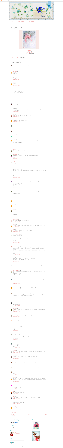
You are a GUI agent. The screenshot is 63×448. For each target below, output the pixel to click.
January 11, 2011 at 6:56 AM (16, 68)
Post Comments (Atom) (17, 415)
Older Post (45, 414)
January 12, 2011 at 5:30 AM (16, 352)
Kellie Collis (14, 350)
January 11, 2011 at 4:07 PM (16, 275)
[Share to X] (22, 57)
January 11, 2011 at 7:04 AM (16, 95)
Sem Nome (14, 286)
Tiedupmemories (15, 134)
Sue (13, 391)
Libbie (13, 204)
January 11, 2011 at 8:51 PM (16, 322)
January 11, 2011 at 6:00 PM (16, 305)
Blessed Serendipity (15, 154)
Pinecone (14, 64)
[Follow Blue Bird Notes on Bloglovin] (14, 422)
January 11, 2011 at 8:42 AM (16, 132)
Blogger (45, 446)
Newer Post (12, 414)
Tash (13, 396)
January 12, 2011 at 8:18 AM (16, 374)
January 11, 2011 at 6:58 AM (16, 79)
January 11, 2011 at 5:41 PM (16, 299)
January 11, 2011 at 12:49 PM (16, 221)
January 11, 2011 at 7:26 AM (16, 111)
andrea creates (15, 342)
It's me (14, 209)
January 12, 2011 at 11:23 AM (16, 388)
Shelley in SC (14, 161)
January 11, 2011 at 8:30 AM (16, 127)
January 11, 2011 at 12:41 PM (16, 216)
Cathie (13, 257)
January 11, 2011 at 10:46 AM (16, 197)
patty (13, 301)
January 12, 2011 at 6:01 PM (16, 398)
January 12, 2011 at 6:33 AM (16, 363)
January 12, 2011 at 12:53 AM (16, 330)
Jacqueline (14, 324)
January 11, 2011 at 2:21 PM (16, 231)
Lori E (13, 114)
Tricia (13, 229)
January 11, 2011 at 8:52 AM (16, 151)
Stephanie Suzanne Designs (16, 234)
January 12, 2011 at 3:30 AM (16, 347)
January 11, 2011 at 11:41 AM (16, 207)
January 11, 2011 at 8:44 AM (16, 137)
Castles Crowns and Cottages (17, 333)
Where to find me (20, 21)
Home (12, 21)
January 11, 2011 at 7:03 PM (16, 316)
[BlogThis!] (21, 57)
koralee (15, 432)
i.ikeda (13, 319)
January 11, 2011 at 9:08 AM (16, 158)
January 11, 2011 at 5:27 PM (16, 289)
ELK (13, 314)
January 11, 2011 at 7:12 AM (16, 105)
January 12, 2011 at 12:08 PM (16, 393)
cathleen (14, 199)
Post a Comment (14, 412)
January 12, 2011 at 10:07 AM (16, 381)
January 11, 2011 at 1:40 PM (16, 226)
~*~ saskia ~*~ (15, 102)
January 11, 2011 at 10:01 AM (16, 164)
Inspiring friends (30, 21)
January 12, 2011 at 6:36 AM (16, 368)
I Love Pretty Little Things (16, 270)
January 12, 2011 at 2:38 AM (16, 339)
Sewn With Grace (15, 219)
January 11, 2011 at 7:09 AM (16, 100)
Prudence (14, 129)
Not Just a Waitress (15, 384)
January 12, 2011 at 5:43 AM (16, 358)
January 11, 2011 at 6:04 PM (16, 311)
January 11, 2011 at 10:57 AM (16, 202)
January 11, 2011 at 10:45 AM (16, 187)
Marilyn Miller (15, 308)
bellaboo (14, 119)
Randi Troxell (14, 124)
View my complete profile (16, 433)
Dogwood (14, 149)
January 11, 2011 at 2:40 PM (16, 254)
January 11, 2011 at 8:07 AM (16, 121)
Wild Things (14, 406)
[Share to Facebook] (23, 57)
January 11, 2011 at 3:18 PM (16, 261)
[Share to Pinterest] (24, 57)
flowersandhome (15, 180)
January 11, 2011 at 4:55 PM (16, 283)
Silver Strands (15, 370)
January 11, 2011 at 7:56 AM (16, 116)
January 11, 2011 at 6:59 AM (16, 85)
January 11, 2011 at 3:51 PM (16, 267)
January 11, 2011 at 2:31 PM (16, 242)
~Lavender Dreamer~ (16, 361)
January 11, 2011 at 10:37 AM (16, 177)
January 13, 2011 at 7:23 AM (16, 403)
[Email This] (20, 57)
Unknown (14, 139)
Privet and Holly (15, 71)
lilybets (14, 82)
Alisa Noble (14, 355)
